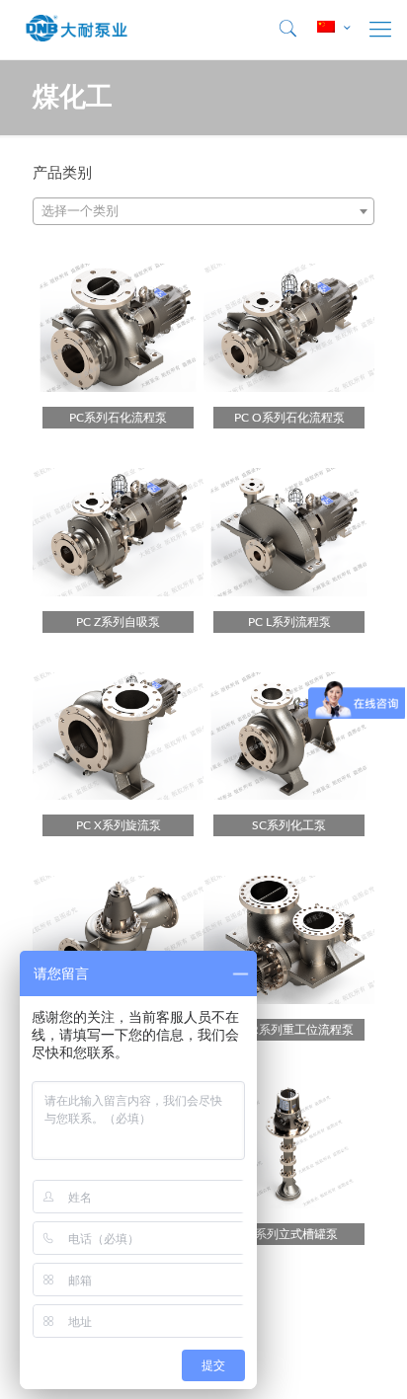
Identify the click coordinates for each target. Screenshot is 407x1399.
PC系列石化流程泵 (118, 418)
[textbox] (203, 212)
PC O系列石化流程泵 (289, 418)
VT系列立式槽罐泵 (289, 1234)
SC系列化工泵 (289, 825)
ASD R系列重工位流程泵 (289, 1030)
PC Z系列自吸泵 (118, 622)
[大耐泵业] (77, 29)
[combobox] (203, 211)
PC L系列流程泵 (289, 622)
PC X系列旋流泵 (118, 825)
